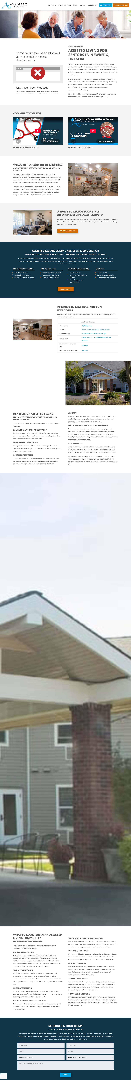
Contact (83, 5)
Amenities (62, 5)
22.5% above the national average (94, 333)
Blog (69, 5)
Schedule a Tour (122, 5)
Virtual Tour (106, 5)
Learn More (65, 289)
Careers (75, 5)
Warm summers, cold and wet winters (96, 330)
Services (51, 5)
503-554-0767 (93, 5)
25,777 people (87, 326)
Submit (65, 1074)
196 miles (85, 350)
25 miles (85, 345)
